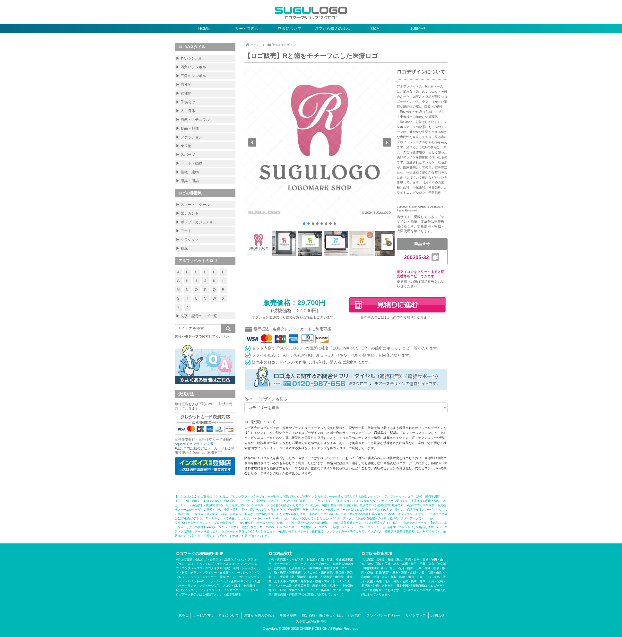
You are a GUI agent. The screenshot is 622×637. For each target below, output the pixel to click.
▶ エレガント (187, 213)
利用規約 (354, 615)
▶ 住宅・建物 (187, 172)
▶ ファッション (189, 137)
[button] (252, 142)
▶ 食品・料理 (187, 128)
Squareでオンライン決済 (194, 444)
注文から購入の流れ (259, 615)
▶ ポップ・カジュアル (194, 222)
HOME (183, 615)
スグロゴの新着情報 (311, 621)
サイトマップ (416, 615)
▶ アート (183, 231)
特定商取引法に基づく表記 (322, 615)
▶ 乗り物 (183, 146)
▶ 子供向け (185, 102)
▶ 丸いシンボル (189, 58)
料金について (228, 615)
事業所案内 (288, 615)
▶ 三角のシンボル (191, 76)
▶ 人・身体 (185, 111)
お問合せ (438, 615)
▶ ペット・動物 (189, 163)
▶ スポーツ (185, 154)
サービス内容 (203, 615)
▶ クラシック (187, 239)
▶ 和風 (182, 248)
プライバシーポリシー (383, 615)
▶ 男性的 (183, 84)
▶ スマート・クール (193, 204)
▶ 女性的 (183, 93)
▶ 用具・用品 (187, 181)
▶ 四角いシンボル (191, 67)
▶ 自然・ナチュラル (193, 119)
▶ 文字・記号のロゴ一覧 (196, 316)
